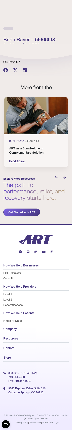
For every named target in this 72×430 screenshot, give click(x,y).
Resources (10, 338)
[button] (56, 177)
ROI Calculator (12, 273)
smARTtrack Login (50, 422)
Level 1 (7, 294)
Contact (8, 348)
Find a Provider (12, 320)
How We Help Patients (18, 313)
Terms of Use (35, 422)
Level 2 (7, 299)
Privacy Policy (22, 422)
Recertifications (13, 305)
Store (7, 357)
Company (10, 329)
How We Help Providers (19, 286)
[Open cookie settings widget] (6, 424)
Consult (8, 278)
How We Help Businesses (21, 265)
